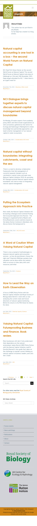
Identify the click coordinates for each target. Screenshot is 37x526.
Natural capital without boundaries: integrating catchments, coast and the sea (17, 157)
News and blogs (9, 430)
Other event (24, 87)
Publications (8, 434)
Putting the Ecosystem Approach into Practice (17, 204)
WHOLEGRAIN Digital (19, 510)
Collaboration (19, 139)
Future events (9, 426)
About (6, 439)
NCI (18, 230)
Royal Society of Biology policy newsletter (16, 391)
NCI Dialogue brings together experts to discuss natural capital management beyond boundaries (17, 107)
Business (18, 87)
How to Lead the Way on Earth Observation (18, 285)
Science (18, 271)
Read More (6, 88)
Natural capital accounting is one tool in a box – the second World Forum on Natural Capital (18, 56)
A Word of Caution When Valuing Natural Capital (18, 244)
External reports (17, 311)
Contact (6, 443)
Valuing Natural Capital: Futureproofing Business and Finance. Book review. (18, 329)
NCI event (26, 139)
